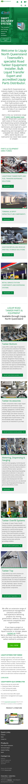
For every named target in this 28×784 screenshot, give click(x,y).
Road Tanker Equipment (7, 745)
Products (3, 734)
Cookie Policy (12, 776)
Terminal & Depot (5, 747)
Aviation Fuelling (5, 750)
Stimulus (9, 780)
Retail (2, 752)
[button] (15, 43)
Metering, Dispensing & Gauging (13, 459)
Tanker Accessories (11, 400)
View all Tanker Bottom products (11, 375)
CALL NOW (14, 645)
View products (7, 186)
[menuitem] (14, 735)
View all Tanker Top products (11, 596)
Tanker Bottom (9, 343)
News (2, 737)
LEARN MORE (4, 677)
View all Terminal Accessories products (13, 432)
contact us (11, 633)
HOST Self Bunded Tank (15, 117)
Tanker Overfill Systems (13, 520)
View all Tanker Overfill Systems (11, 545)
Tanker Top (7, 570)
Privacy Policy (4, 776)
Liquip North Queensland (10, 701)
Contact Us (3, 739)
